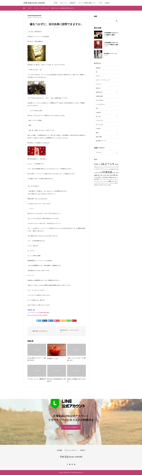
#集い (116, 177)
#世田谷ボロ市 (114, 169)
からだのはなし (100, 100)
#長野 (113, 177)
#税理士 (108, 175)
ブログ (100, 3)
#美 (114, 175)
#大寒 (96, 172)
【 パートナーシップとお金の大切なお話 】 (39, 312)
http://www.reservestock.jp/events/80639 (37, 315)
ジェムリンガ (99, 120)
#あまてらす (108, 164)
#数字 (98, 175)
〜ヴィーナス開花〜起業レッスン (87, 3)
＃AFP (112, 181)
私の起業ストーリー (101, 140)
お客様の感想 (99, 96)
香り (97, 108)
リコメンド (99, 84)
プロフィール (63, 3)
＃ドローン (106, 183)
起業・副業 (99, 136)
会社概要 (59, 450)
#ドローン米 (108, 169)
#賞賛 (110, 177)
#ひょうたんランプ (101, 167)
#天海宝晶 (106, 172)
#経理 (111, 175)
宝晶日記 (98, 67)
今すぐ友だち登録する (71, 427)
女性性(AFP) (99, 92)
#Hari (100, 164)
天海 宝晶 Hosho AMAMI (34, 3)
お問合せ (107, 3)
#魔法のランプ (99, 179)
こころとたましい (100, 104)
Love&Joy (98, 128)
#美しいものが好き (103, 177)
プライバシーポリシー (71, 450)
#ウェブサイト (113, 167)
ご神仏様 (98, 112)
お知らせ (98, 88)
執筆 (97, 132)
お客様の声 (72, 3)
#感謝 (95, 175)
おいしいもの (99, 124)
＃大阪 (115, 183)
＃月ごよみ (105, 185)
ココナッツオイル (99, 181)
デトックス (106, 181)
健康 (110, 181)
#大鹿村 (99, 172)
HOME (55, 3)
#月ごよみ (103, 175)
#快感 (117, 172)
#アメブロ (108, 167)
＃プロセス (111, 183)
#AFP (96, 164)
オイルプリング (105, 179)
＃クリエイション (100, 183)
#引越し (114, 172)
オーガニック (111, 179)
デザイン (98, 76)
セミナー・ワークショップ (34, 17)
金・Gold (98, 116)
